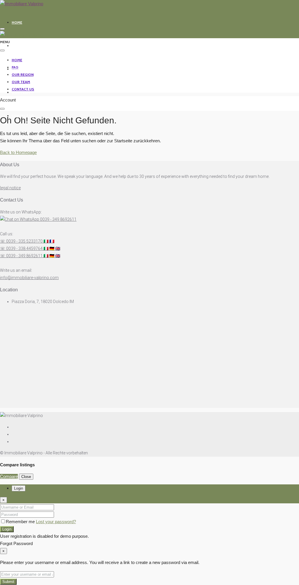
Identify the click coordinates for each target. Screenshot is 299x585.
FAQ (15, 45)
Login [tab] (18, 488)
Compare (9, 476)
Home (17, 22)
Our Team (21, 92)
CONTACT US (23, 115)
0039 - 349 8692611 (58, 219)
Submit (8, 581)
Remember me (21, 521)
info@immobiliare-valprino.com (29, 277)
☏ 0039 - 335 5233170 (27, 241)
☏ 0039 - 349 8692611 (30, 255)
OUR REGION (23, 69)
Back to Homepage (18, 152)
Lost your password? (56, 521)
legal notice (10, 187)
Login (6, 529)
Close (26, 476)
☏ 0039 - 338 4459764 (30, 248)
